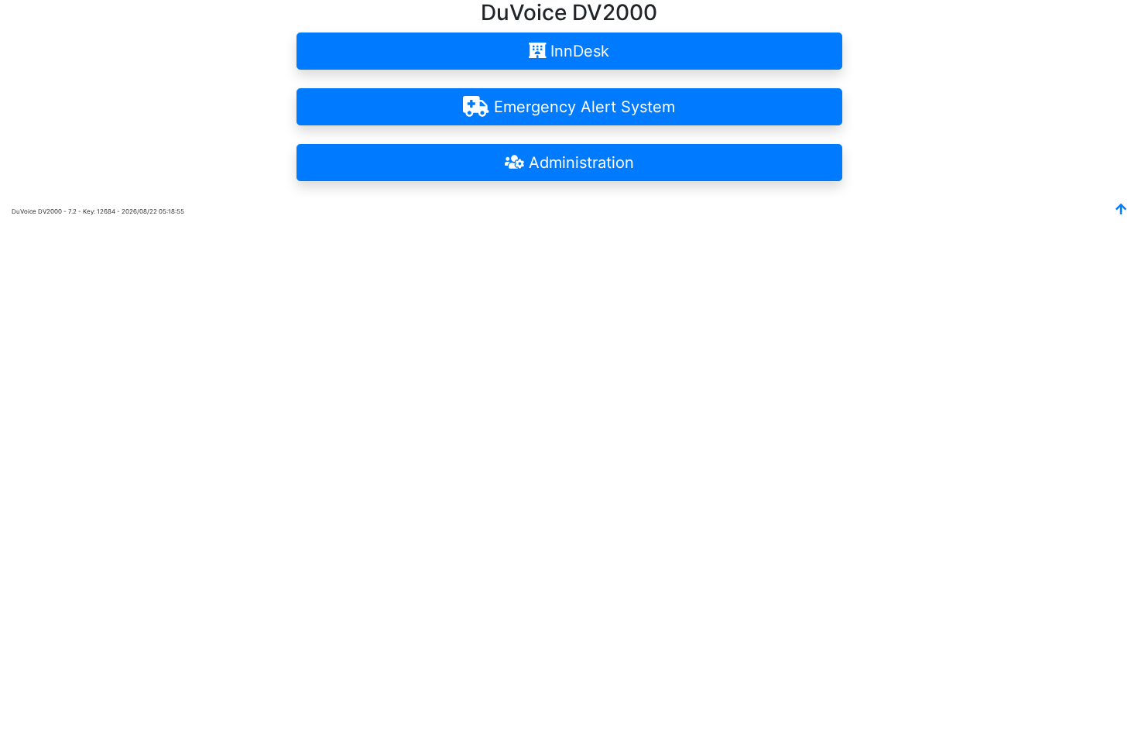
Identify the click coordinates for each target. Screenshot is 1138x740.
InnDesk (577, 51)
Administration (579, 162)
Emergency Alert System (582, 107)
